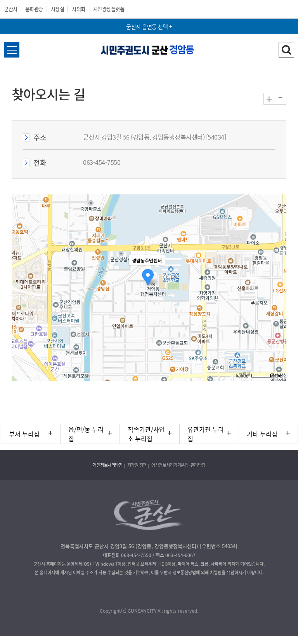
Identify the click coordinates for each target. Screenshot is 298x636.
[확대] (276, 273)
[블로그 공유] (173, 592)
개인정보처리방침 (107, 465)
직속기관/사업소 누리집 (146, 434)
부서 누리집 (24, 434)
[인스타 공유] (157, 592)
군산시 (10, 8)
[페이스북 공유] (124, 592)
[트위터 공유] (140, 592)
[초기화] (276, 301)
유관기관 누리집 (205, 434)
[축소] (276, 286)
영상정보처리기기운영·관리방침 (178, 465)
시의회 (78, 8)
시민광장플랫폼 (109, 8)
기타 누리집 (262, 434)
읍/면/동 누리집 (86, 434)
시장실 (57, 8)
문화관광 (34, 8)
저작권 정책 (137, 465)
